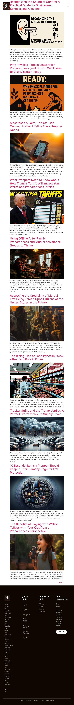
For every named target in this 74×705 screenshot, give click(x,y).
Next (61, 582)
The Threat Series (25, 620)
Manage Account (25, 632)
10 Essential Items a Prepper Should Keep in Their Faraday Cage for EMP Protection (34, 469)
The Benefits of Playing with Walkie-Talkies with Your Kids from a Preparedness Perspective (34, 527)
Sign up (61, 632)
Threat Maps (25, 626)
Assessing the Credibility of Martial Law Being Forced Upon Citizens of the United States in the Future (36, 299)
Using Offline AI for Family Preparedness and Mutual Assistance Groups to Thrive (35, 242)
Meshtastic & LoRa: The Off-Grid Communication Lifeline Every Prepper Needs (36, 126)
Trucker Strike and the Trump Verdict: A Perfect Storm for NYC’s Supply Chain (37, 412)
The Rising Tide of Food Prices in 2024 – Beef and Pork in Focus (36, 357)
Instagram (25, 615)
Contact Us (25, 637)
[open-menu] (68, 6)
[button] (25, 610)
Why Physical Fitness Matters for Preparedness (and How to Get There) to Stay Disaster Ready (36, 68)
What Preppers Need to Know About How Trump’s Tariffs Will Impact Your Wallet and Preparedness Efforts (35, 183)
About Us (25, 609)
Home (25, 605)
